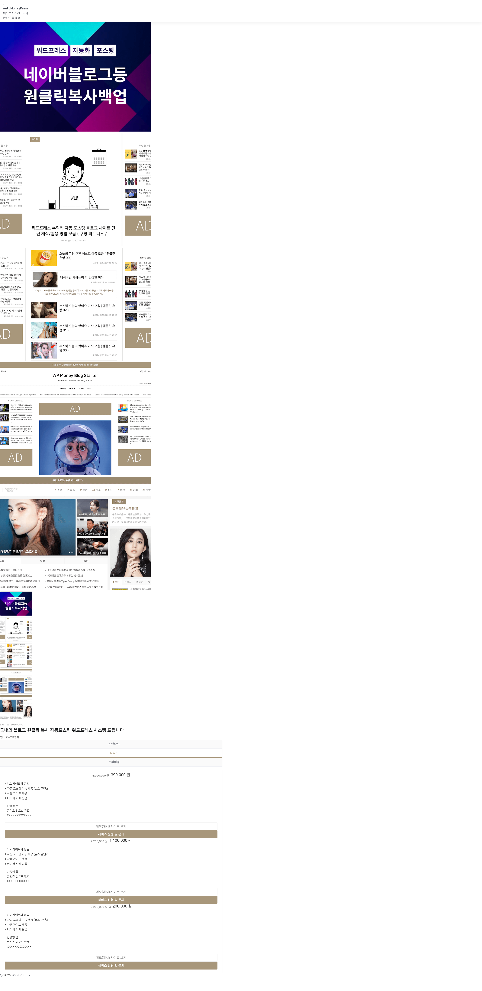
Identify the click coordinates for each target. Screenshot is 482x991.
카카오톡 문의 (12, 18)
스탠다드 (114, 744)
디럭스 (114, 753)
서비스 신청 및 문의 (111, 834)
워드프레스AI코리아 (15, 13)
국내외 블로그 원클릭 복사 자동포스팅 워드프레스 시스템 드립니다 (62, 730)
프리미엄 (114, 762)
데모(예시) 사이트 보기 (111, 826)
